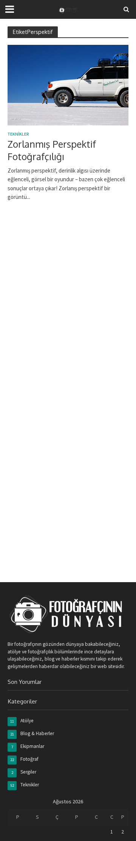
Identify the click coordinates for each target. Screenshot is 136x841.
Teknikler (18, 134)
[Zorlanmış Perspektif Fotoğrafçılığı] (68, 84)
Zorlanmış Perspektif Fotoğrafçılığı (52, 150)
